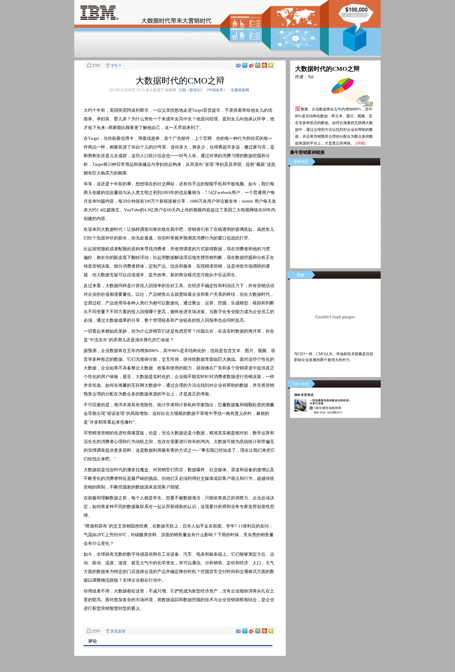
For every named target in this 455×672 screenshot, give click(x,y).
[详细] (360, 143)
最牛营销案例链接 (307, 152)
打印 (96, 65)
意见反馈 (117, 631)
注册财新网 (240, 90)
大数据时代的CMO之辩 (327, 68)
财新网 (170, 90)
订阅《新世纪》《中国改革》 (203, 90)
